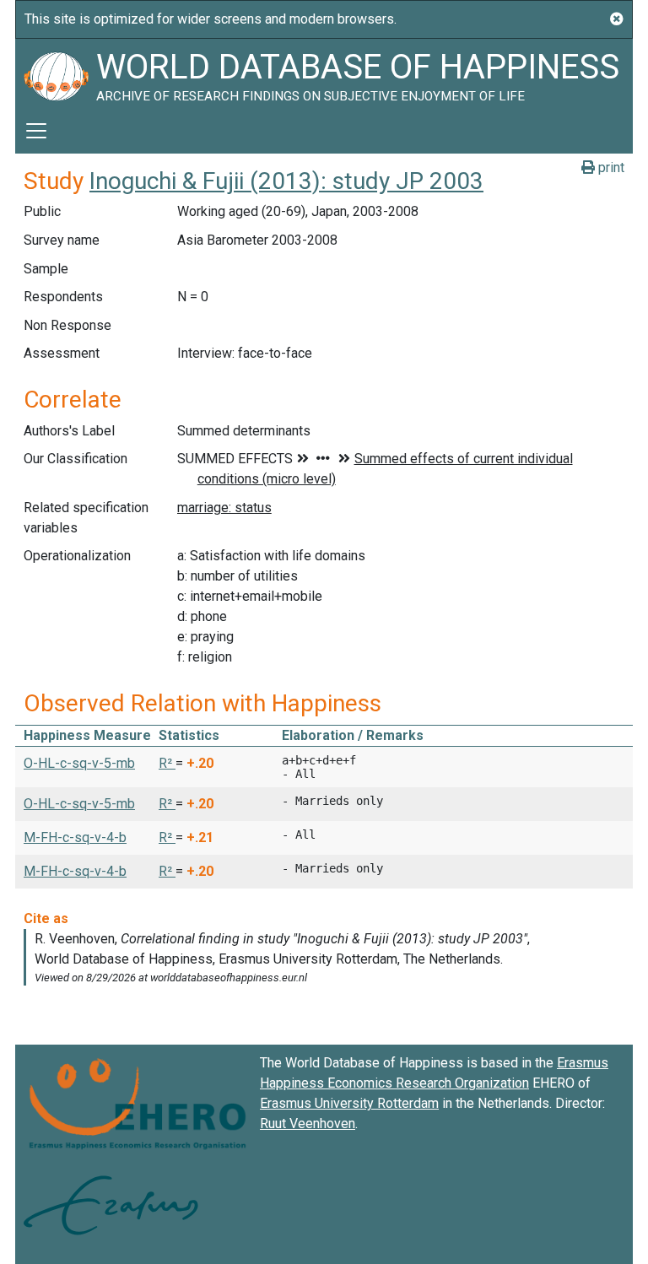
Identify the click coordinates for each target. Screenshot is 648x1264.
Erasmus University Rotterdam (349, 1103)
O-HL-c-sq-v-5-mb (79, 763)
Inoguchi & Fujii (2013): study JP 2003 (286, 181)
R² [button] (167, 763)
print (609, 167)
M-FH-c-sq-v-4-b (75, 837)
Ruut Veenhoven (307, 1123)
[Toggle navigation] (36, 131)
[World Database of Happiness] (55, 73)
